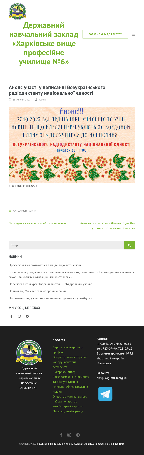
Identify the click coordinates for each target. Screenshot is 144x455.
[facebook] (11, 316)
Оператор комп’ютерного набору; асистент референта (70, 362)
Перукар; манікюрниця (68, 411)
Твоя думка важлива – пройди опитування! (38, 223)
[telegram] (27, 316)
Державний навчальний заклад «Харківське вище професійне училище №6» (43, 43)
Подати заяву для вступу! (105, 34)
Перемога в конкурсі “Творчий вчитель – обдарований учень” (50, 284)
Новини (31, 210)
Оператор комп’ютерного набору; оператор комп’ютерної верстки (70, 401)
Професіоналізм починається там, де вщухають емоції (45, 265)
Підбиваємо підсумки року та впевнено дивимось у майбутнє (50, 298)
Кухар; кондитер (64, 372)
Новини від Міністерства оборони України (37, 291)
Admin (42, 99)
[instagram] (19, 316)
